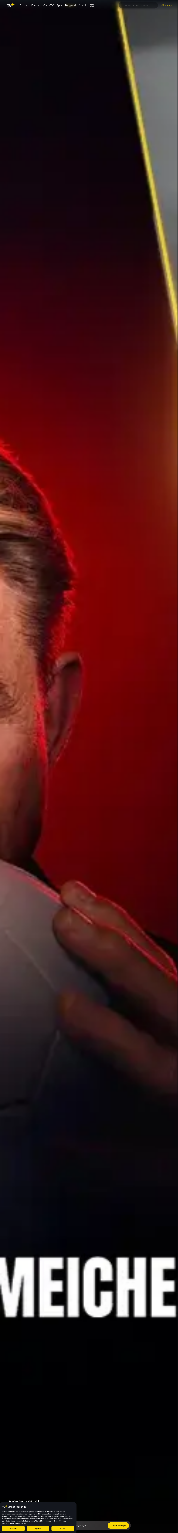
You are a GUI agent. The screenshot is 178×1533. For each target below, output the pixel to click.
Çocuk (83, 5)
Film (33, 5)
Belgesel (70, 5)
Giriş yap (166, 5)
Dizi (22, 5)
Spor (59, 5)
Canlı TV (48, 5)
